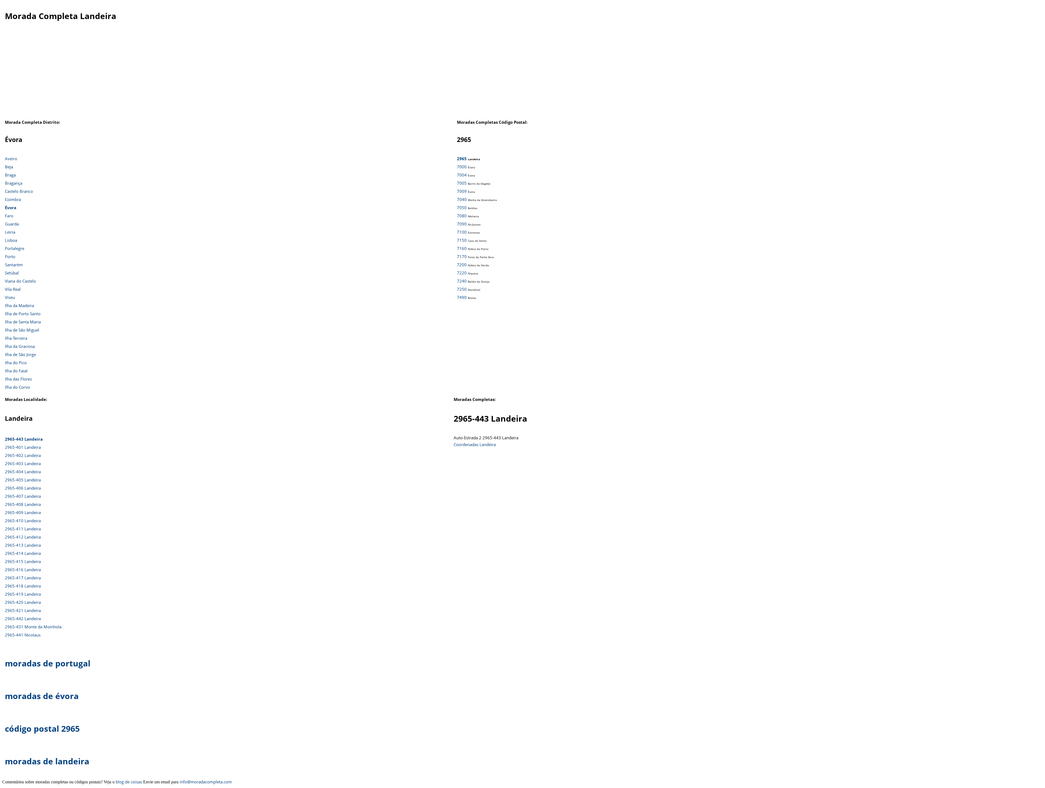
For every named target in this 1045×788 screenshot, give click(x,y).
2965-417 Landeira (23, 577)
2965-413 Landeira (23, 545)
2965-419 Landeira (23, 594)
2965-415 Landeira (23, 561)
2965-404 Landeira (23, 471)
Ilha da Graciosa (20, 346)
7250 (462, 289)
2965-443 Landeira (24, 439)
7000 (462, 166)
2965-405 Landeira (23, 480)
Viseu (10, 297)
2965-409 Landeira (23, 512)
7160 (462, 248)
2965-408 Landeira (23, 504)
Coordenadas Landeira (475, 444)
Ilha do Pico (16, 362)
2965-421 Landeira (23, 610)
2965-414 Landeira (23, 553)
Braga (10, 175)
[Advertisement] (512, 73)
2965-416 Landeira (23, 569)
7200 (462, 264)
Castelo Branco (19, 191)
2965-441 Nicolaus (23, 635)
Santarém (14, 264)
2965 (462, 158)
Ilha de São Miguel (22, 330)
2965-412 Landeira (23, 537)
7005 (462, 183)
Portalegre (14, 248)
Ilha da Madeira (19, 305)
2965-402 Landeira (23, 455)
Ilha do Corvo (17, 387)
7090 (462, 224)
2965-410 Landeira (23, 520)
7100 (462, 232)
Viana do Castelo (20, 281)
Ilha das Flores (18, 379)
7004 (462, 175)
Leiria (10, 232)
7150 (462, 240)
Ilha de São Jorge (20, 354)
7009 (462, 191)
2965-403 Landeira (23, 463)
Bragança (13, 183)
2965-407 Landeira (23, 496)
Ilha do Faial (16, 370)
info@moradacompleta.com (206, 781)
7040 (462, 199)
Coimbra (13, 199)
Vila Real (13, 289)
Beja (9, 166)
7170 (462, 256)
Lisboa (11, 240)
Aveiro (11, 158)
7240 (462, 281)
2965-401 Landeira (23, 447)
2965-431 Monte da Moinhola (33, 626)
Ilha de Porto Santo (23, 313)
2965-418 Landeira (23, 586)
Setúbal (12, 273)
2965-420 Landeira (23, 602)
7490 (462, 297)
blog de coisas (129, 781)
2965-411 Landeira (23, 528)
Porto (10, 256)
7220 (462, 273)
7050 (462, 207)
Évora (10, 207)
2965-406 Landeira (23, 488)
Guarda (12, 224)
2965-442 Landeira (23, 618)
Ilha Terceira (16, 338)
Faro (9, 215)
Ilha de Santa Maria (23, 322)
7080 (462, 215)
